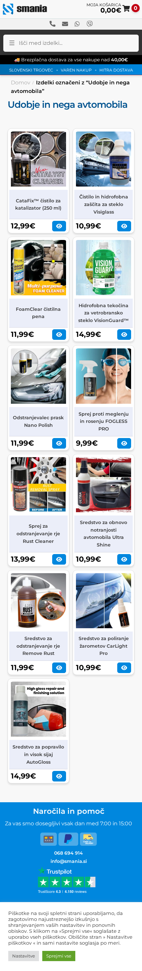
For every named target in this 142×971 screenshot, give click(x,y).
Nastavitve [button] (23, 955)
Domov (20, 82)
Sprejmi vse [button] (58, 955)
